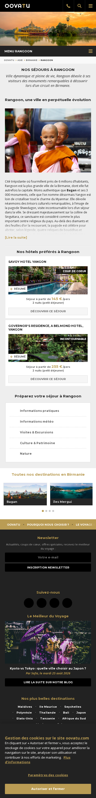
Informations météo (37, 421)
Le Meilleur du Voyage (48, 616)
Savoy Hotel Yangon (27, 262)
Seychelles (72, 706)
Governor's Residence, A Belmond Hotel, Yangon (45, 327)
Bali (66, 712)
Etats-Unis (24, 718)
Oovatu (9, 60)
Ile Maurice (48, 706)
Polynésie (24, 712)
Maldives (25, 706)
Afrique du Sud (74, 718)
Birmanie (31, 60)
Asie (20, 60)
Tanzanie (47, 718)
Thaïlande (47, 712)
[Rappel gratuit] (68, 6)
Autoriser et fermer (47, 788)
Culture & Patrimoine (37, 443)
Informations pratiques (39, 411)
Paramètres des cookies (48, 775)
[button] (43, 511)
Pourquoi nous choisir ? (48, 524)
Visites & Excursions (36, 432)
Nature (26, 453)
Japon (81, 712)
